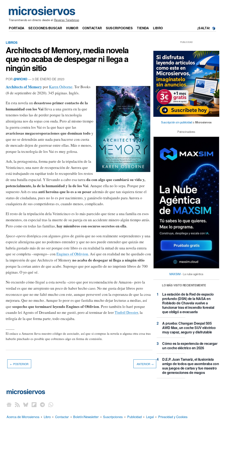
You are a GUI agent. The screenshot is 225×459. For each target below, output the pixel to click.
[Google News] (9, 404)
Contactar (92, 28)
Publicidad (134, 416)
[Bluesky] (25, 404)
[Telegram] (42, 404)
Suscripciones (119, 28)
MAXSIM (175, 274)
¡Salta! (203, 28)
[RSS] (17, 404)
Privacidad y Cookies (172, 416)
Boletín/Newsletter (86, 416)
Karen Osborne (61, 86)
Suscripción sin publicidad (176, 122)
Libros (12, 42)
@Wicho (20, 79)
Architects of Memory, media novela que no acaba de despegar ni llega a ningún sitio (67, 58)
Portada (16, 28)
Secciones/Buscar (45, 28)
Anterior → (145, 364)
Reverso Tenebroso (66, 20)
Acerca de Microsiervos (23, 416)
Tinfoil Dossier (126, 312)
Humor (72, 28)
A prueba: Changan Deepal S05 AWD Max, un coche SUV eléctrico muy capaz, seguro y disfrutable (189, 328)
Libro (158, 28)
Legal (150, 416)
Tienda (143, 28)
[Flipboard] (34, 404)
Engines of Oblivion (72, 253)
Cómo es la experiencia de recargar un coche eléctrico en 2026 (189, 345)
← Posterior (19, 364)
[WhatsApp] (50, 404)
